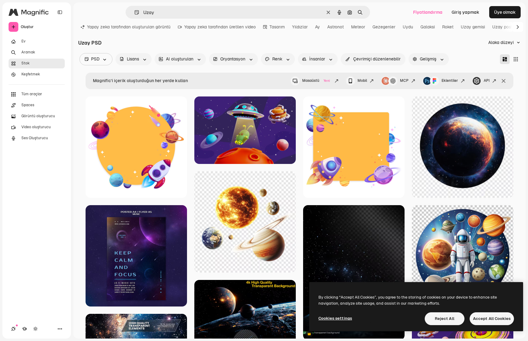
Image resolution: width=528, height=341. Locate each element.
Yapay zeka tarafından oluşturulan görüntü (128, 27)
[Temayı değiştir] (35, 329)
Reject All (444, 318)
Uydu (408, 27)
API (487, 80)
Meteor (358, 27)
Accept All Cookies (492, 318)
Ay (317, 27)
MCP (404, 80)
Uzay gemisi (473, 27)
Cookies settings (335, 318)
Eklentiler (450, 80)
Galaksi (427, 27)
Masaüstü (316, 80)
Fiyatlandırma (427, 12)
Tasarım (277, 27)
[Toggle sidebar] (60, 12)
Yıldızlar (300, 27)
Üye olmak (505, 12)
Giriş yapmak (465, 12)
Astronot (335, 27)
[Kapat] (503, 80)
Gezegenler (383, 27)
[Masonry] (505, 59)
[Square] (516, 59)
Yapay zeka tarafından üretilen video (220, 27)
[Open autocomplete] (134, 12)
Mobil (362, 80)
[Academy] (24, 329)
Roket (447, 27)
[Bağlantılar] (13, 329)
